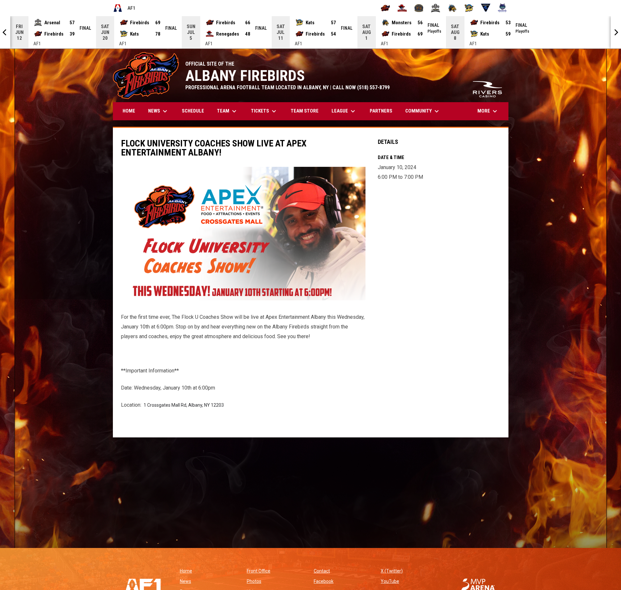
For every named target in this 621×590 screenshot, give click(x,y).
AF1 (124, 9)
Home (186, 571)
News (185, 581)
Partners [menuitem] (381, 111)
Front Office (258, 571)
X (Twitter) (392, 571)
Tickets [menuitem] (264, 111)
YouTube (390, 581)
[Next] (616, 32)
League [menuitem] (344, 111)
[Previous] (5, 32)
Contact (322, 571)
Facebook (323, 581)
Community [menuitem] (423, 111)
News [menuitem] (158, 111)
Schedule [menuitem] (193, 111)
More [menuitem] (488, 111)
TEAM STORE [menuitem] (307, 111)
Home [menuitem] (129, 111)
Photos (254, 581)
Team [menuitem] (227, 111)
